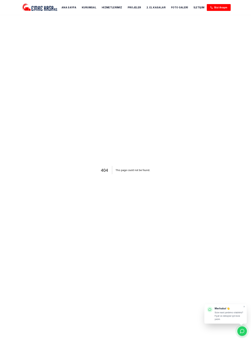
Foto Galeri (179, 7)
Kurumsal (89, 7)
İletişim (199, 7)
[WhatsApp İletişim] (242, 331)
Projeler (134, 7)
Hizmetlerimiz (112, 7)
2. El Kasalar (156, 7)
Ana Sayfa (68, 7)
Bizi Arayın (220, 7)
